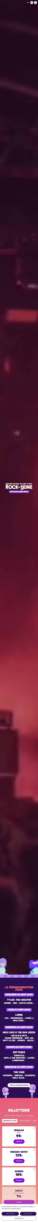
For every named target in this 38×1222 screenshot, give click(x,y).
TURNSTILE (19, 1055)
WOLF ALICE (18, 1078)
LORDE (19, 1014)
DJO (6, 1018)
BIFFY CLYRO (9, 1040)
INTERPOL (7, 1075)
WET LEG (29, 1038)
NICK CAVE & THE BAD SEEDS (19, 1032)
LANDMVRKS (18, 1060)
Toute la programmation (19, 1085)
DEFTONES (19, 1052)
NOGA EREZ (18, 1020)
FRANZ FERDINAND (14, 1038)
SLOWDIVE (30, 1075)
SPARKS (21, 1040)
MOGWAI (19, 1075)
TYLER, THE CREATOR (19, 999)
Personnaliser (19, 1218)
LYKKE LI (29, 1018)
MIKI (15, 1003)
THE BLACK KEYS (19, 1035)
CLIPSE (30, 1058)
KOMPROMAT (17, 1018)
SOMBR (7, 1003)
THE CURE (19, 1072)
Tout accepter (10, 1214)
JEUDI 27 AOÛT (25, 1121)
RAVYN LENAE (26, 1003)
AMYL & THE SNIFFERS (14, 1058)
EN (28, 2)
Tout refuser (28, 1214)
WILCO (30, 1040)
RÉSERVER (19, 1142)
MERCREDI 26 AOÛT (9, 1121)
